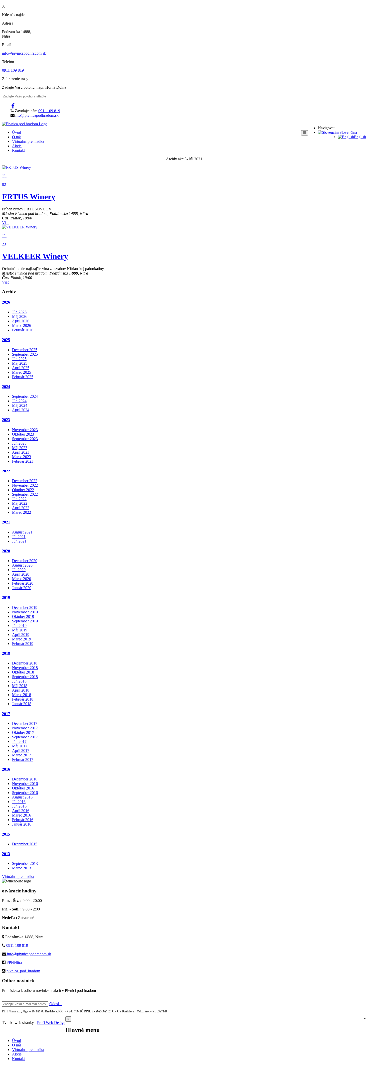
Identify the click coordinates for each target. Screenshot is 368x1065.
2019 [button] (6, 597)
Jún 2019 (19, 625)
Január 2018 (21, 704)
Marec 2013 (21, 868)
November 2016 (25, 783)
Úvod (16, 132)
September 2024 (25, 396)
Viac (5, 222)
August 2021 (22, 532)
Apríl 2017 (20, 750)
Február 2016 (22, 820)
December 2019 (24, 607)
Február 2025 (22, 377)
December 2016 (24, 779)
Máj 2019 (19, 630)
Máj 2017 (19, 746)
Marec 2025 (21, 372)
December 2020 (24, 561)
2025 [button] (6, 340)
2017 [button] (6, 714)
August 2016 (22, 797)
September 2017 (25, 737)
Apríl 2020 (20, 574)
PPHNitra (14, 962)
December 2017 (24, 723)
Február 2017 (22, 759)
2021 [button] (6, 522)
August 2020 (22, 565)
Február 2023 (22, 461)
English (360, 137)
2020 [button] (6, 551)
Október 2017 (23, 732)
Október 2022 (23, 490)
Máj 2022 (19, 503)
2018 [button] (6, 653)
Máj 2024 (19, 405)
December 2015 (24, 844)
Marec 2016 (21, 815)
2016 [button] (6, 769)
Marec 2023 (21, 457)
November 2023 (25, 430)
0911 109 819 (13, 70)
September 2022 (25, 494)
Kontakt (18, 150)
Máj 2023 (19, 448)
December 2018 (24, 663)
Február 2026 (22, 330)
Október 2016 (23, 788)
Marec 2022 (21, 512)
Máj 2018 (19, 686)
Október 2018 (23, 672)
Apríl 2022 (20, 508)
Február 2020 (22, 583)
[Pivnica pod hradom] (24, 124)
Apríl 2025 (20, 368)
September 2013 (25, 863)
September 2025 (25, 354)
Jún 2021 (19, 541)
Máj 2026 (19, 316)
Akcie (17, 146)
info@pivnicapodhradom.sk (24, 53)
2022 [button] (6, 471)
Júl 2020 (19, 570)
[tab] (184, 302)
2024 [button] (6, 386)
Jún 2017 (19, 741)
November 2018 (25, 667)
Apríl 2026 (20, 321)
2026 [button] (6, 302)
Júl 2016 (19, 802)
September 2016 (25, 792)
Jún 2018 (19, 681)
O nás (16, 137)
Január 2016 (21, 824)
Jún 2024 (19, 401)
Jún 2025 (19, 359)
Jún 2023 (19, 443)
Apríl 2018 (20, 690)
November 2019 (25, 612)
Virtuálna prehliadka (28, 141)
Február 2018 (22, 699)
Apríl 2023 (20, 452)
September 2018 (25, 677)
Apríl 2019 (20, 634)
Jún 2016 (19, 806)
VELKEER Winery (35, 256)
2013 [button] (6, 854)
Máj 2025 (19, 363)
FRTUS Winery (28, 196)
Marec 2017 (21, 755)
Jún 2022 (19, 499)
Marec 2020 (21, 579)
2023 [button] (6, 420)
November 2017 (25, 728)
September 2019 (25, 621)
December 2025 (24, 350)
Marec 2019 (21, 639)
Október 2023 (23, 434)
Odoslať (55, 1004)
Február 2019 (22, 643)
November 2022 (25, 485)
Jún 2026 (19, 312)
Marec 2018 (21, 695)
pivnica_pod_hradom (23, 971)
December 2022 (24, 481)
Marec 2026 (21, 325)
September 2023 (25, 439)
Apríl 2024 (20, 410)
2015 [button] (6, 834)
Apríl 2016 (20, 811)
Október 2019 (23, 616)
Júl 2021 (19, 537)
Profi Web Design (51, 1022)
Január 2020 (21, 588)
